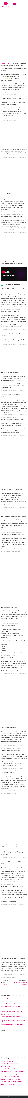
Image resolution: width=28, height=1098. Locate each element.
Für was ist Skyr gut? (6, 998)
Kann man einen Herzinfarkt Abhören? (10, 1006)
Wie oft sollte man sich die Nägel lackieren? (11, 1081)
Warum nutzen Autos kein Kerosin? (10, 1076)
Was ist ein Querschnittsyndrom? (9, 1063)
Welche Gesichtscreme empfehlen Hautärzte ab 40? (13, 1021)
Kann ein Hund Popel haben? (8, 1061)
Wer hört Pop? (5, 1014)
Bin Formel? (4, 984)
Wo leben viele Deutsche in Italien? (10, 1009)
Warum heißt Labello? (6, 1066)
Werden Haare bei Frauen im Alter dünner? (11, 1011)
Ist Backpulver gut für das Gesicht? (10, 1004)
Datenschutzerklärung (14, 1096)
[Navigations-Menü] (14, 4)
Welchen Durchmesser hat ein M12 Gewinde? (12, 1071)
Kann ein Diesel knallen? (7, 1001)
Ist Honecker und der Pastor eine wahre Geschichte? (11, 1017)
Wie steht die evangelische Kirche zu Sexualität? (13, 1024)
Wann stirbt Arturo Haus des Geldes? (10, 1079)
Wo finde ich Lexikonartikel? (8, 1084)
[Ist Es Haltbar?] (5, 4)
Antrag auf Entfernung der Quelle (10, 92)
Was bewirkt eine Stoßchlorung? (9, 1074)
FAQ (8, 63)
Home (3, 63)
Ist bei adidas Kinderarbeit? (8, 1069)
